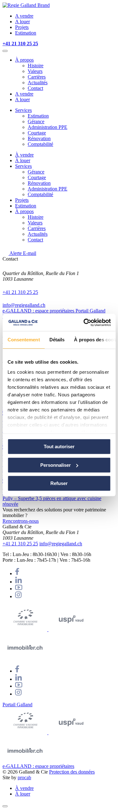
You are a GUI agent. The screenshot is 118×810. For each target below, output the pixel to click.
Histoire (35, 65)
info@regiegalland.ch (24, 305)
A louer (22, 21)
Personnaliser (55, 465)
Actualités (38, 82)
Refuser (59, 483)
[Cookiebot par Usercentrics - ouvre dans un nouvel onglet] (84, 322)
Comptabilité (40, 144)
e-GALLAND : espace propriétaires (39, 310)
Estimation (25, 33)
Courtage (37, 132)
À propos (24, 60)
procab (24, 777)
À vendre (24, 154)
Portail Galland (90, 310)
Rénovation (39, 138)
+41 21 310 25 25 (20, 292)
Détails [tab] (57, 339)
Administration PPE (47, 127)
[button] (5, 51)
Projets (22, 27)
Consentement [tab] (23, 339)
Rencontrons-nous (21, 521)
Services (23, 110)
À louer (22, 160)
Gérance (36, 121)
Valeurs (35, 71)
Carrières (37, 77)
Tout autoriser (59, 446)
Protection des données (72, 771)
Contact (35, 88)
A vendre (24, 16)
